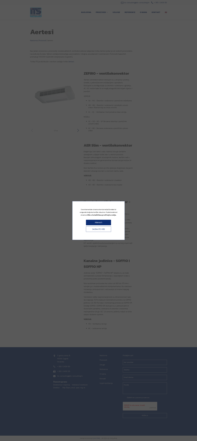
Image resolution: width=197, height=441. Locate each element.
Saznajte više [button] (98, 229)
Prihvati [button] (98, 222)
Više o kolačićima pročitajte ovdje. (101, 215)
